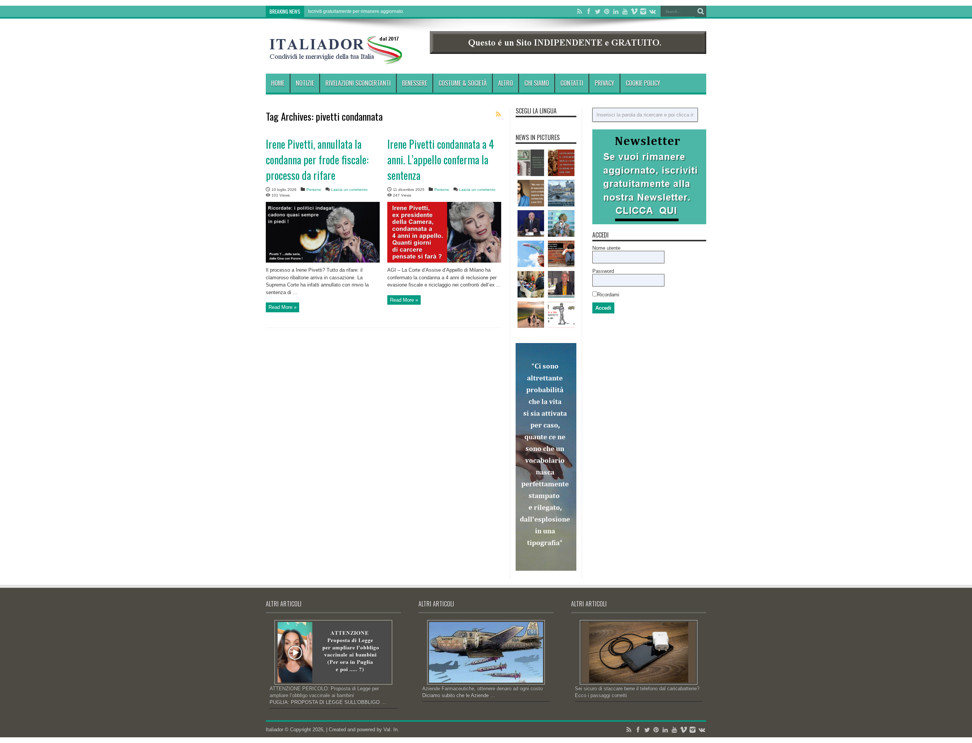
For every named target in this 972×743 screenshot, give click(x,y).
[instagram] (643, 11)
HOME (277, 83)
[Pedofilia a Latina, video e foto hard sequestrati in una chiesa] (561, 254)
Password (603, 271)
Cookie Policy (643, 83)
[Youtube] (625, 11)
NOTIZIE (305, 83)
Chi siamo (536, 83)
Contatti (571, 83)
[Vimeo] (634, 11)
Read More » (282, 307)
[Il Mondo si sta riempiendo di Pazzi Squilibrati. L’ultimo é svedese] (561, 284)
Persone (313, 189)
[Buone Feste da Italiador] (561, 193)
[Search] (700, 11)
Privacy (604, 83)
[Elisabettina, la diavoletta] (531, 163)
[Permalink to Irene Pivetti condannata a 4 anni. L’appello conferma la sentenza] (444, 261)
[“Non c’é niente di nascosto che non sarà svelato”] (531, 193)
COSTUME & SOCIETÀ (463, 83)
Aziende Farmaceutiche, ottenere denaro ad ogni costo (482, 688)
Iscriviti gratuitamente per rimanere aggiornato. (356, 11)
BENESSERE (414, 83)
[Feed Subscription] (498, 114)
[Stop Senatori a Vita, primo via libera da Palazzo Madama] (561, 314)
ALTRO (505, 83)
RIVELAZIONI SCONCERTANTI (358, 83)
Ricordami (608, 295)
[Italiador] (336, 58)
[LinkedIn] (616, 11)
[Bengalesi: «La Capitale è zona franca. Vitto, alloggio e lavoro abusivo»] (531, 284)
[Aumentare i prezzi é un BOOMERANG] (531, 254)
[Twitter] (597, 11)
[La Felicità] (561, 163)
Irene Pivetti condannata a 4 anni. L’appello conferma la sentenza (440, 159)
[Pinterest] (607, 11)
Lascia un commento (349, 189)
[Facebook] (588, 11)
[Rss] (579, 11)
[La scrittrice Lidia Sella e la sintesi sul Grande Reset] (561, 223)
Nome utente (606, 248)
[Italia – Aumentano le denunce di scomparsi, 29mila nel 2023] (531, 314)
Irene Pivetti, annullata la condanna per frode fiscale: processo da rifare (317, 159)
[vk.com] (652, 11)
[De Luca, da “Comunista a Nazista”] (531, 223)
